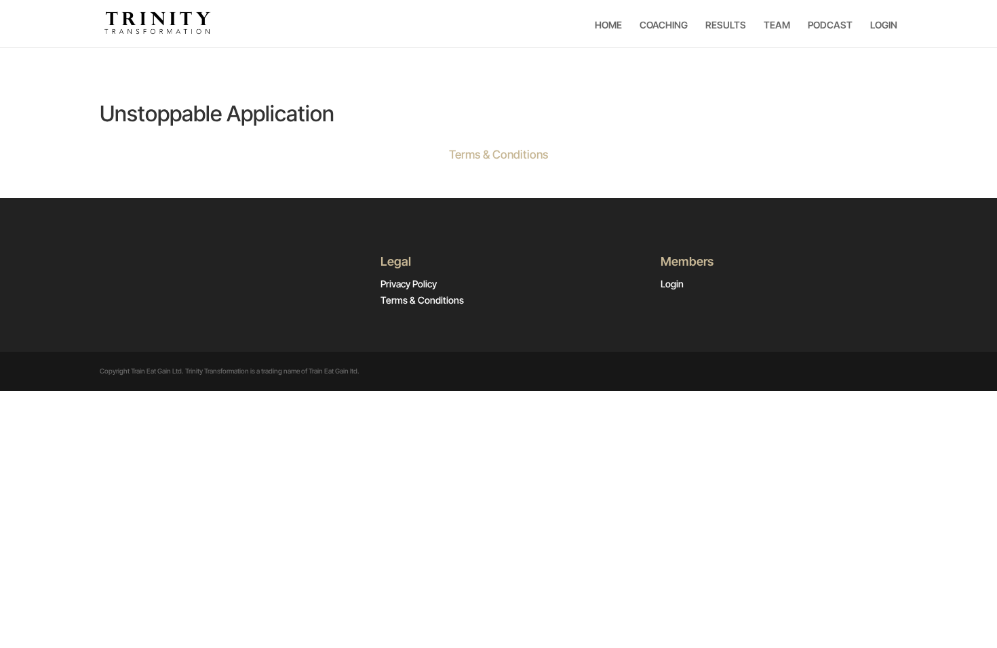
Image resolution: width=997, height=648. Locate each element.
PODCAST (830, 25)
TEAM (777, 25)
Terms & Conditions (498, 154)
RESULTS (725, 25)
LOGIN (883, 25)
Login (672, 283)
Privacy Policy (408, 283)
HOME (608, 25)
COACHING (664, 25)
